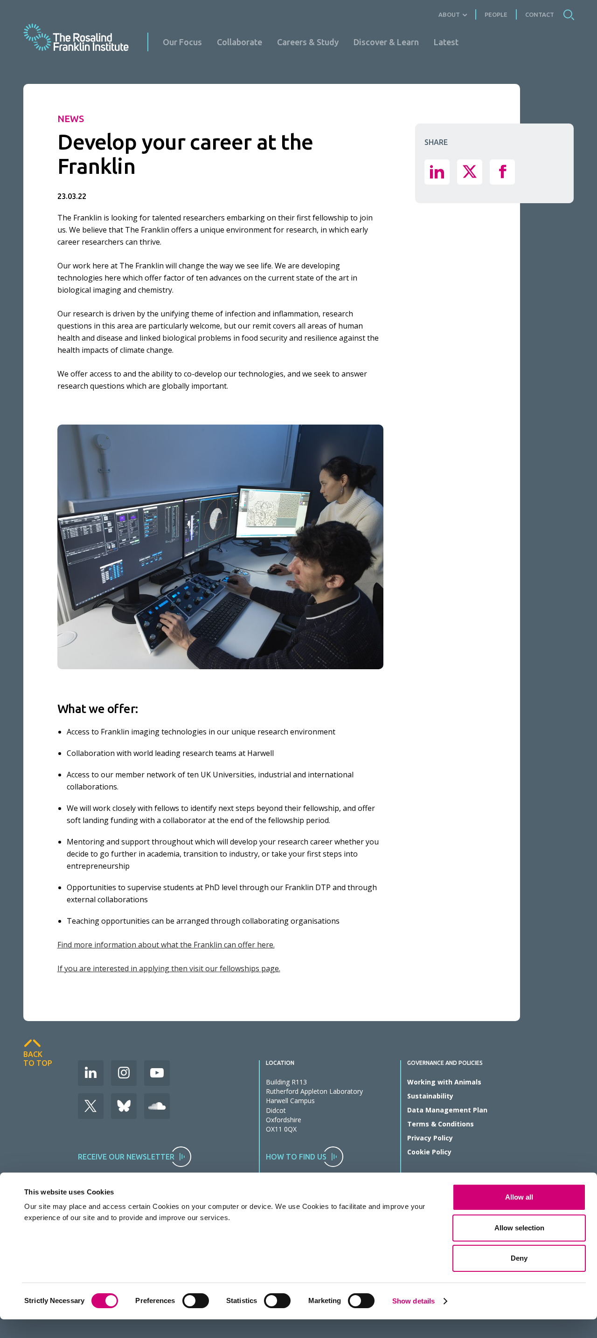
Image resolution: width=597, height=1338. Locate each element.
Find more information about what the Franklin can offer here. (166, 945)
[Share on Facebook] (502, 171)
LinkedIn (91, 1073)
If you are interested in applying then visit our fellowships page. (168, 968)
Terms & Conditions (440, 1123)
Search (568, 14)
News (70, 118)
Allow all (519, 1197)
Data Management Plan (447, 1109)
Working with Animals (444, 1081)
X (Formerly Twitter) (91, 1106)
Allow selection (519, 1228)
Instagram (124, 1073)
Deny (519, 1258)
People (496, 14)
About (449, 14)
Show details (413, 1301)
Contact (539, 14)
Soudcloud (157, 1106)
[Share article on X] (469, 171)
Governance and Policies (445, 1063)
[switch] (195, 1300)
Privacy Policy (430, 1137)
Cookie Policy (429, 1151)
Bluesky (124, 1106)
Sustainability (430, 1095)
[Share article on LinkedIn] (437, 171)
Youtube (157, 1073)
